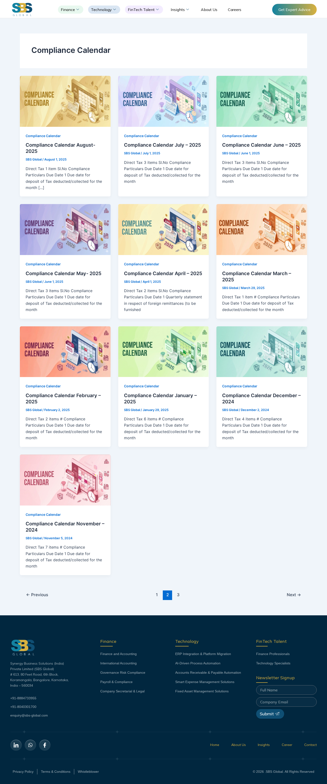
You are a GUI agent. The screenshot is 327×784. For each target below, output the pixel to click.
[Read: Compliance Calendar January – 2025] (163, 351)
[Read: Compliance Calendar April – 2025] (163, 229)
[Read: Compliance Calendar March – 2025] (261, 229)
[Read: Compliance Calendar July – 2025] (163, 101)
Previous (37, 594)
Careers (234, 9)
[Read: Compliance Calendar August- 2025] (65, 101)
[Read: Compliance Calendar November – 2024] (65, 479)
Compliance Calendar (43, 136)
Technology (101, 9)
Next (294, 594)
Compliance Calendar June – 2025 (261, 145)
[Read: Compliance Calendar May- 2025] (65, 229)
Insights (178, 9)
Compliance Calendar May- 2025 (63, 273)
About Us (209, 9)
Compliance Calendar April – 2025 (163, 273)
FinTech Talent (141, 9)
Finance (68, 9)
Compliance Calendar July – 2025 (162, 145)
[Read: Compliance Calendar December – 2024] (261, 351)
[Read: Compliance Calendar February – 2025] (65, 351)
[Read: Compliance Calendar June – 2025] (261, 101)
